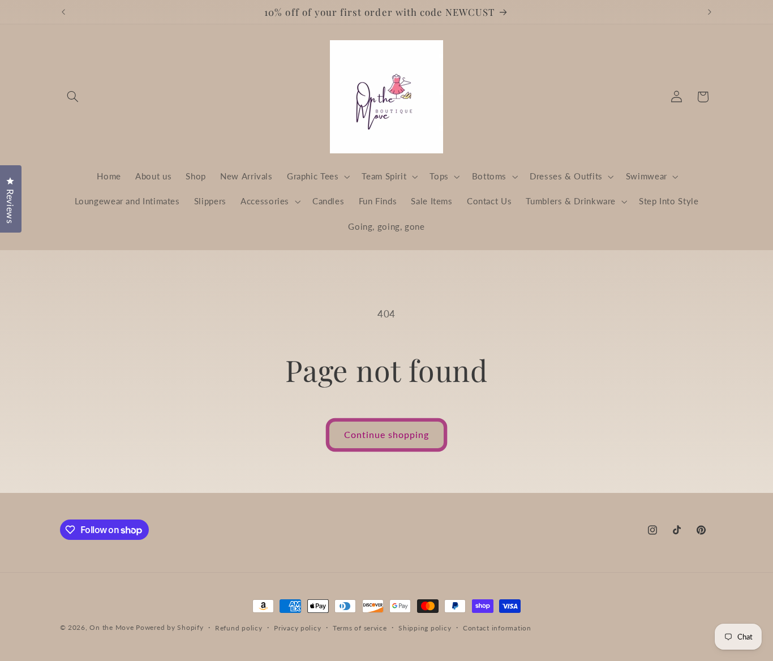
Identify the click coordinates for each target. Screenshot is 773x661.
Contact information (497, 628)
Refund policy (239, 628)
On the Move (111, 627)
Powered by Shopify (169, 627)
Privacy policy (297, 628)
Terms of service (360, 628)
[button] (73, 97)
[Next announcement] (709, 12)
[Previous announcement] (63, 12)
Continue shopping (387, 434)
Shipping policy (424, 628)
